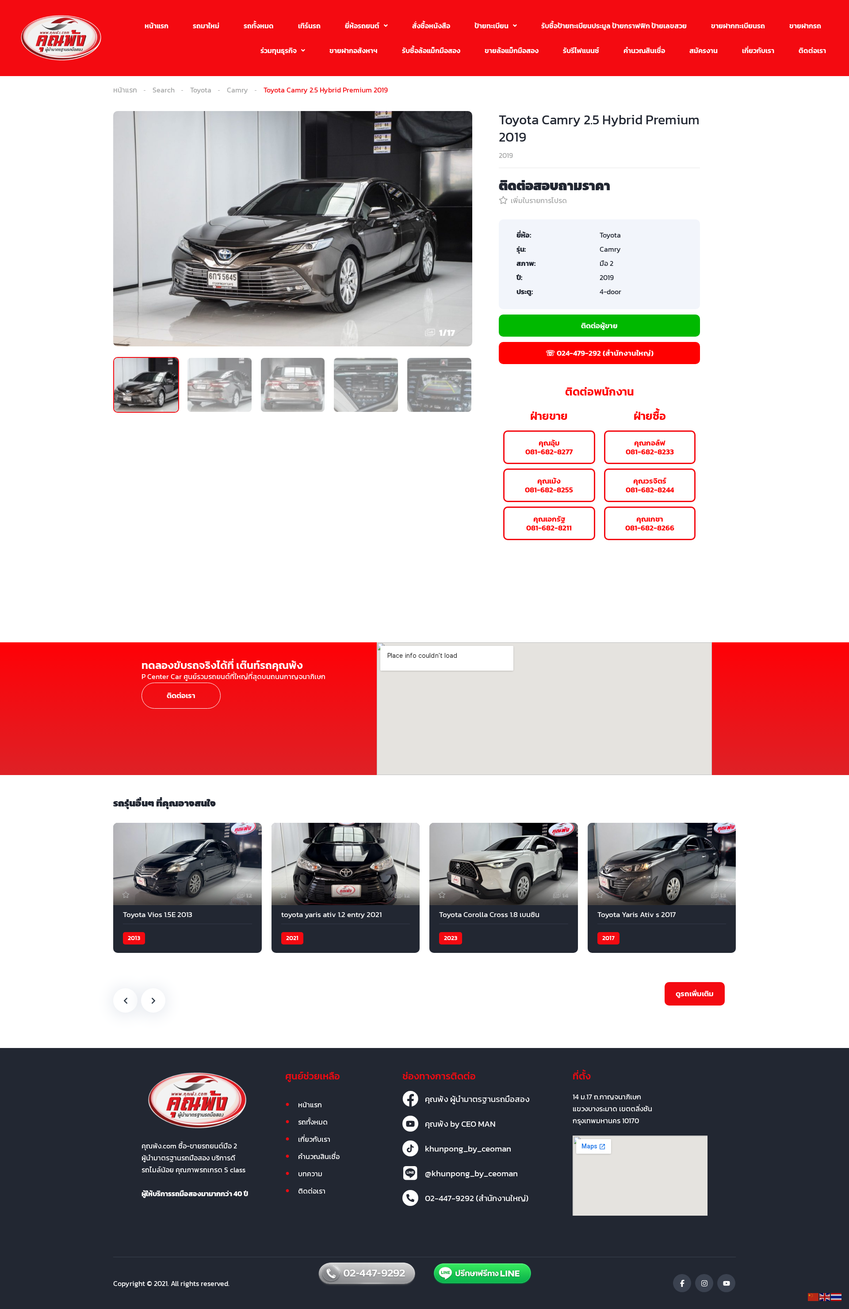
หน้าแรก (156, 25)
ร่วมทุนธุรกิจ (278, 50)
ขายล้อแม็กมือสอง (512, 50)
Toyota (200, 89)
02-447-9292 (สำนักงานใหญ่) (476, 1198)
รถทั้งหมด (259, 25)
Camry (237, 89)
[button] (366, 25)
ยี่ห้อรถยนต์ (362, 25)
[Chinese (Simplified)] (813, 1296)
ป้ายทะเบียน (491, 25)
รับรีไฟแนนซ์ (581, 50)
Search (164, 89)
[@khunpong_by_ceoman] (410, 1173)
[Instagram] (704, 1283)
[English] (825, 1296)
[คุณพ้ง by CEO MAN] (410, 1124)
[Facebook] (682, 1283)
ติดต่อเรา (812, 50)
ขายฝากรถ (805, 25)
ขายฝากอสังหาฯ (353, 50)
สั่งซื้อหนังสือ (431, 25)
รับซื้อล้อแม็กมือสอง (431, 50)
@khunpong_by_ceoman (471, 1173)
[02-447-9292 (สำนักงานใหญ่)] (410, 1198)
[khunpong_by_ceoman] (410, 1148)
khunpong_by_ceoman (468, 1148)
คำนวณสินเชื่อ (644, 50)
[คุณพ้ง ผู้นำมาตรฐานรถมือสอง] (410, 1099)
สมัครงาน (703, 50)
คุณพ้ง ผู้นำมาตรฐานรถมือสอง (477, 1099)
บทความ (310, 1173)
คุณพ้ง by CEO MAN (460, 1123)
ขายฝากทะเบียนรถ (738, 25)
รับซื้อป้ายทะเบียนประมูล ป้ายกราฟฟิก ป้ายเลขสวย (614, 25)
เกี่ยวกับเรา (758, 50)
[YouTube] (726, 1283)
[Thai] (836, 1296)
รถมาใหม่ (206, 25)
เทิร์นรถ (309, 25)
